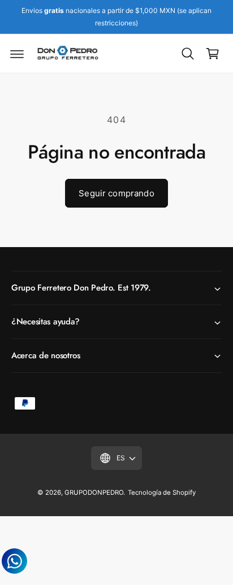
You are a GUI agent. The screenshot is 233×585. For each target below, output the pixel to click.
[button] (17, 53)
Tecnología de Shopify (162, 492)
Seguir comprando (116, 193)
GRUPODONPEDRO (93, 492)
